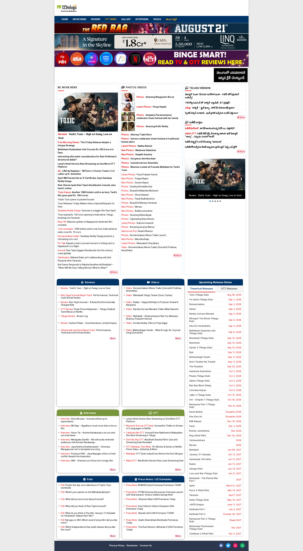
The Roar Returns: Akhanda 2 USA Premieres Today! (154, 528)
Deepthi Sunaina (136, 154)
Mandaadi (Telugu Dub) (201, 338)
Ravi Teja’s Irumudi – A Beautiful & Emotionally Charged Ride (88, 303)
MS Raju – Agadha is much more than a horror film (89, 427)
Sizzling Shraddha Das (136, 186)
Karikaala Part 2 (197, 514)
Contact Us (146, 545)
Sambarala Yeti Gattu (200, 459)
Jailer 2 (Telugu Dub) (200, 395)
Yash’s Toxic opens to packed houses (76, 199)
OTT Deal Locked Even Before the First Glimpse (154, 453)
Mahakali (194, 449)
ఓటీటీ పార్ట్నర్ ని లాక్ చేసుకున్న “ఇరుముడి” (203, 141)
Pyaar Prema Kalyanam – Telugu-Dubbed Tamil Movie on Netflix (88, 310)
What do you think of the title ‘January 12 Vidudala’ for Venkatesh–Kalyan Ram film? (88, 514)
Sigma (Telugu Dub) (199, 380)
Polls (90, 479)
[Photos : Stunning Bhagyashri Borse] (128, 97)
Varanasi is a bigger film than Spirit (87, 210)
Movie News (79, 19)
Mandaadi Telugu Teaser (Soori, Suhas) (149, 295)
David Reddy (196, 411)
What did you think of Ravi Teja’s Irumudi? (83, 506)
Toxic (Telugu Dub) (199, 294)
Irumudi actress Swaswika (139, 163)
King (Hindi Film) (197, 435)
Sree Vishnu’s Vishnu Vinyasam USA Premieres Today (150, 507)
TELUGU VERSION (200, 88)
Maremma (194, 342)
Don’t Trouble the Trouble (202, 361)
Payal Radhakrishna (137, 198)
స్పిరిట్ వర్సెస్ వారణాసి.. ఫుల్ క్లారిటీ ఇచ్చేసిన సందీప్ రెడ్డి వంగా (211, 113)
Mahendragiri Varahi (199, 357)
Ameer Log (74, 316)
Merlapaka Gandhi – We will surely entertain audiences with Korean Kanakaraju (87, 441)
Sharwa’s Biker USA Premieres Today (150, 499)
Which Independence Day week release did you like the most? (88, 528)
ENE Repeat (195, 421)
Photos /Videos (136, 87)
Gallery (126, 19)
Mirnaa (131, 207)
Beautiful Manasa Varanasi (139, 203)
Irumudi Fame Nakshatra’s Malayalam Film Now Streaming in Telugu (154, 434)
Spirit (192, 485)
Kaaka (192, 464)
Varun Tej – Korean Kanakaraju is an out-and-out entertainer (88, 434)
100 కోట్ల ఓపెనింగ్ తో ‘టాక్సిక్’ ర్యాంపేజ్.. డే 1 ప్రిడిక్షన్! (207, 102)
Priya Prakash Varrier (139, 174)
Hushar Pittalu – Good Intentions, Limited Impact (89, 323)
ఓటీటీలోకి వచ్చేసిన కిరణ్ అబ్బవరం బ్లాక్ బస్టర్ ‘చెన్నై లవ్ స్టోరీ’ (211, 147)
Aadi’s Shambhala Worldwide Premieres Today (152, 521)
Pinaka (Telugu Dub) (199, 376)
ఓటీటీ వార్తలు (196, 122)
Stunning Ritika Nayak (136, 215)
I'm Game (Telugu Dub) (201, 299)
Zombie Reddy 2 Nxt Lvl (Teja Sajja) (146, 323)
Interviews (142, 19)
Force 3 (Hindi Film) (199, 490)
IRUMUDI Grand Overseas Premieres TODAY (153, 485)
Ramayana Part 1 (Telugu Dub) (202, 405)
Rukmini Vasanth (137, 223)
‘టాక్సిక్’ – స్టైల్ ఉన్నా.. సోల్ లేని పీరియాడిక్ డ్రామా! (210, 107)
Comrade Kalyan (197, 390)
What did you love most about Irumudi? (82, 499)
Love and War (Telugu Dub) (203, 473)
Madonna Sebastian (138, 150)
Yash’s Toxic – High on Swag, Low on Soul (85, 288)
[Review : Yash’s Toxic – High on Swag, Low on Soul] (88, 116)
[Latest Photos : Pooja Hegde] (128, 106)
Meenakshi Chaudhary (140, 243)
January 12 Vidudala (200, 454)
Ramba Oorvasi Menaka (201, 313)
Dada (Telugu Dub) (199, 499)
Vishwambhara (197, 440)
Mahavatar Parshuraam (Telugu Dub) (201, 527)
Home (65, 19)
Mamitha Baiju (135, 239)
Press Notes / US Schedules (155, 479)
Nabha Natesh (136, 146)
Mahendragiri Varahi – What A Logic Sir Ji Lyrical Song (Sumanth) (153, 331)
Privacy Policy (117, 545)
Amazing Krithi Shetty (152, 126)
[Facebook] (221, 545)
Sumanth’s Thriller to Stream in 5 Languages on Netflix (154, 427)
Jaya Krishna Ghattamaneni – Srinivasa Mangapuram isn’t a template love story (85, 448)
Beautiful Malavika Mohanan (139, 190)
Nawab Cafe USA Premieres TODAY (150, 513)
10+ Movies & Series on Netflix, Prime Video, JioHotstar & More (154, 448)
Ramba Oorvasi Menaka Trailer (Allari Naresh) (152, 309)
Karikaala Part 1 (197, 509)
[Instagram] (235, 545)
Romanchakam (197, 304)
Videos (157, 19)
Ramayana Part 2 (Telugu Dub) (202, 520)
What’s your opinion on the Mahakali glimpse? (85, 492)
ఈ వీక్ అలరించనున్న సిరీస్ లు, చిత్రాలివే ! (210, 128)
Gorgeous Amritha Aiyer (138, 158)
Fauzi (192, 426)
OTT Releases (229, 288)
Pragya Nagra (134, 178)
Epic (191, 352)
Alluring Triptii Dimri (136, 134)
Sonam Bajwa (135, 182)
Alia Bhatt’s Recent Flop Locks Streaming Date (155, 460)
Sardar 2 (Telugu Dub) (200, 347)
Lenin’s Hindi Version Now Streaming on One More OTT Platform (153, 420)
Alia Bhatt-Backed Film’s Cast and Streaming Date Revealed (152, 441)
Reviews (95, 19)
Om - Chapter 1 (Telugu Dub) (204, 399)
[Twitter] (228, 545)
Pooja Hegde (151, 107)
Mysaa (192, 445)
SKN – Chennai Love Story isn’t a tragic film (87, 460)
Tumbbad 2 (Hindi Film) (201, 533)
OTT (155, 413)
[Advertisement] (186, 8)
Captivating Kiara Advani (137, 219)
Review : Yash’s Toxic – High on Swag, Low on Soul (215, 195)
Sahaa (192, 309)
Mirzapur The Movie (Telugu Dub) (203, 319)
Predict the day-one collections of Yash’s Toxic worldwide (86, 486)
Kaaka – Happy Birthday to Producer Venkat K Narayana (152, 303)
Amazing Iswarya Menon (138, 227)
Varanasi (193, 495)
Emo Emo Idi (195, 416)
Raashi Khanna (137, 231)
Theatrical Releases (201, 288)
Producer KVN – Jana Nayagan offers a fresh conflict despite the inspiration (88, 455)
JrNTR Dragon (196, 504)
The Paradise (196, 366)
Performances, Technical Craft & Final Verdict (89, 296)
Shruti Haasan (135, 195)
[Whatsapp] (242, 545)
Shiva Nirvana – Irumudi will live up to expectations (84, 420)
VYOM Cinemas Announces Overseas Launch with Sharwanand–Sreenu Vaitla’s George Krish (154, 493)
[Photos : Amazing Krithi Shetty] (128, 126)
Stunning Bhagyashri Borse (155, 97)
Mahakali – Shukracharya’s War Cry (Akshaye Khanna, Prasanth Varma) (152, 317)
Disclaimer (132, 545)
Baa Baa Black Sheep (200, 385)
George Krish (196, 468)
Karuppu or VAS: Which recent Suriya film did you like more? (89, 521)
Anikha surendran (136, 211)
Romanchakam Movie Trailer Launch (143, 235)
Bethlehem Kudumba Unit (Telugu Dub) (202, 332)
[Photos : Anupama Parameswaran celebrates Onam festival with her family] (128, 116)
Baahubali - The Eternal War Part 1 (203, 479)
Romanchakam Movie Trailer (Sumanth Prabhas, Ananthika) (154, 289)
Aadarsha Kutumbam (200, 371)
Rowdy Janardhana (199, 430)
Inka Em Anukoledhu (199, 325)
